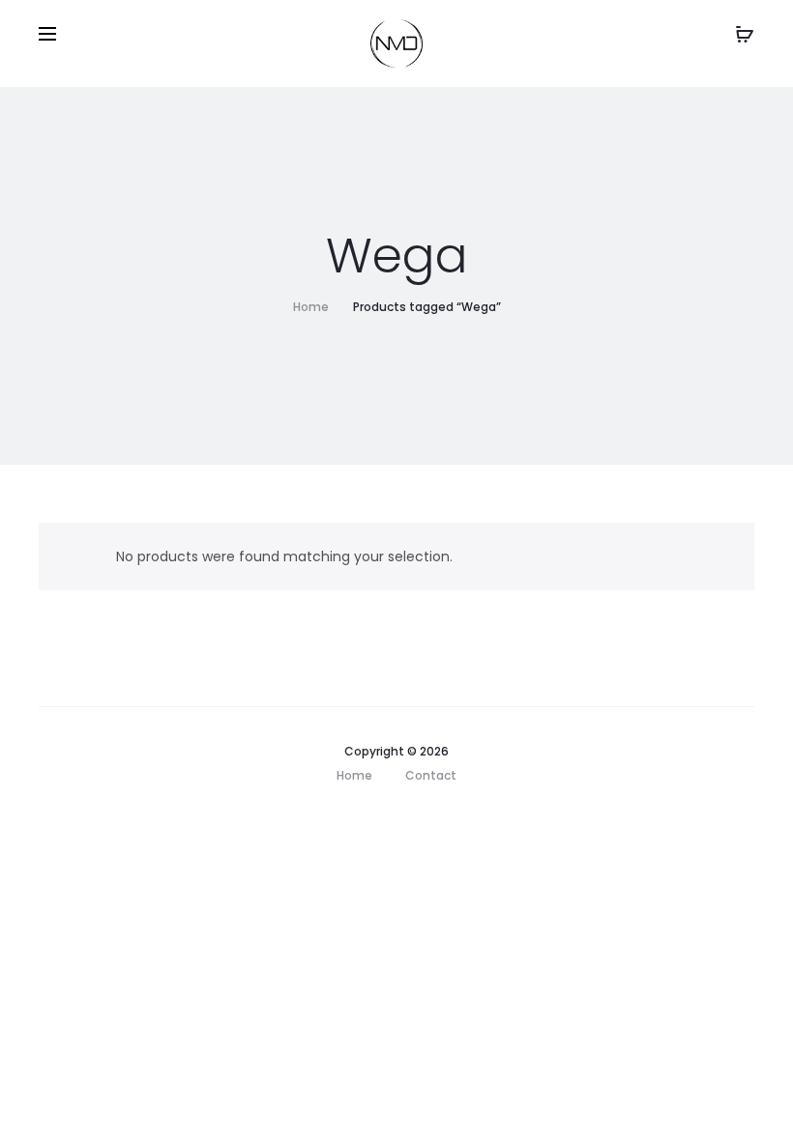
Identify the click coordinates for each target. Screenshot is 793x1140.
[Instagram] (362, 820)
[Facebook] (322, 820)
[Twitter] (401, 820)
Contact (430, 775)
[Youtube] (441, 820)
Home (311, 307)
